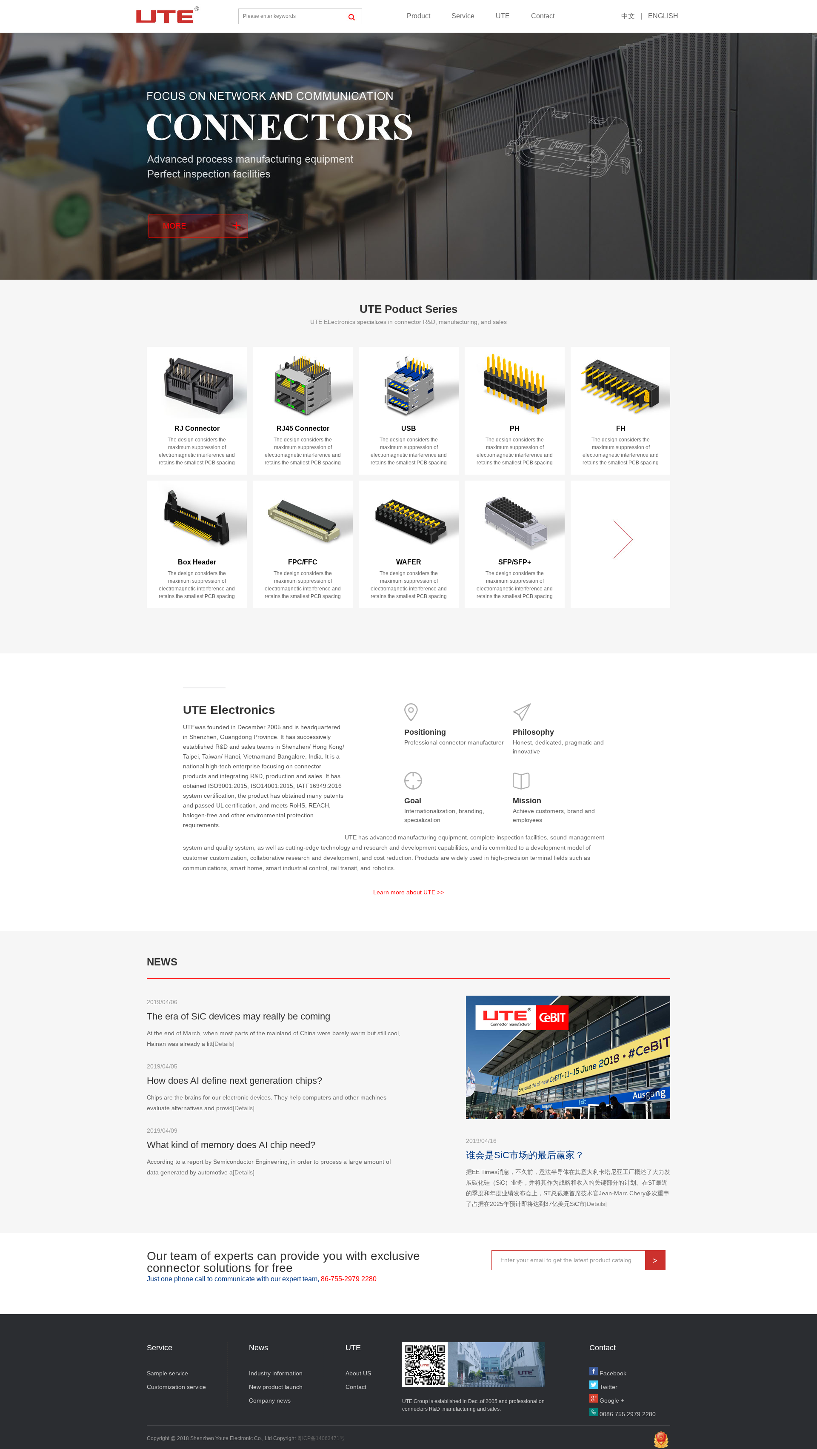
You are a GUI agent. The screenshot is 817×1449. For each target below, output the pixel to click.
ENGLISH (663, 16)
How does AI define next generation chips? (234, 1080)
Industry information (276, 1373)
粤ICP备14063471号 (321, 1438)
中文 (628, 16)
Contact (542, 16)
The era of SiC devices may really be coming (238, 1016)
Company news (270, 1400)
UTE (503, 16)
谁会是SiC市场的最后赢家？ (525, 1155)
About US (358, 1373)
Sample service (167, 1373)
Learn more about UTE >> (408, 892)
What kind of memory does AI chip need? (231, 1145)
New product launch (276, 1386)
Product (418, 16)
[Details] (223, 1043)
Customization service (176, 1386)
